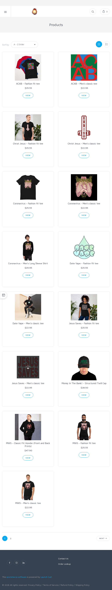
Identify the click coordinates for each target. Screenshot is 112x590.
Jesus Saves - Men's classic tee (28, 383)
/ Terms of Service (50, 585)
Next (102, 538)
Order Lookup (64, 564)
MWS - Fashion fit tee (84, 443)
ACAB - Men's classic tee (84, 83)
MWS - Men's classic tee (28, 503)
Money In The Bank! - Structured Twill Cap (84, 383)
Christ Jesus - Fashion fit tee (28, 143)
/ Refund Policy (66, 585)
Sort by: (6, 44)
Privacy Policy (34, 585)
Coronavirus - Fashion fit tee (28, 203)
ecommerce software (16, 577)
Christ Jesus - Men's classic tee (84, 143)
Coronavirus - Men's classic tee (84, 203)
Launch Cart (46, 577)
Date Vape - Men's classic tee (28, 323)
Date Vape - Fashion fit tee (84, 263)
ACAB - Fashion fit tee (28, 83)
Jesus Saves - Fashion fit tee (84, 323)
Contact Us (63, 558)
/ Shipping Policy (82, 585)
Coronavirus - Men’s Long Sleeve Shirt (28, 263)
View (28, 95)
